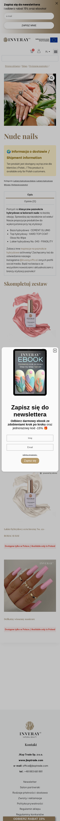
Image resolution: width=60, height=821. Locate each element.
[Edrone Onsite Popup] (30, 410)
